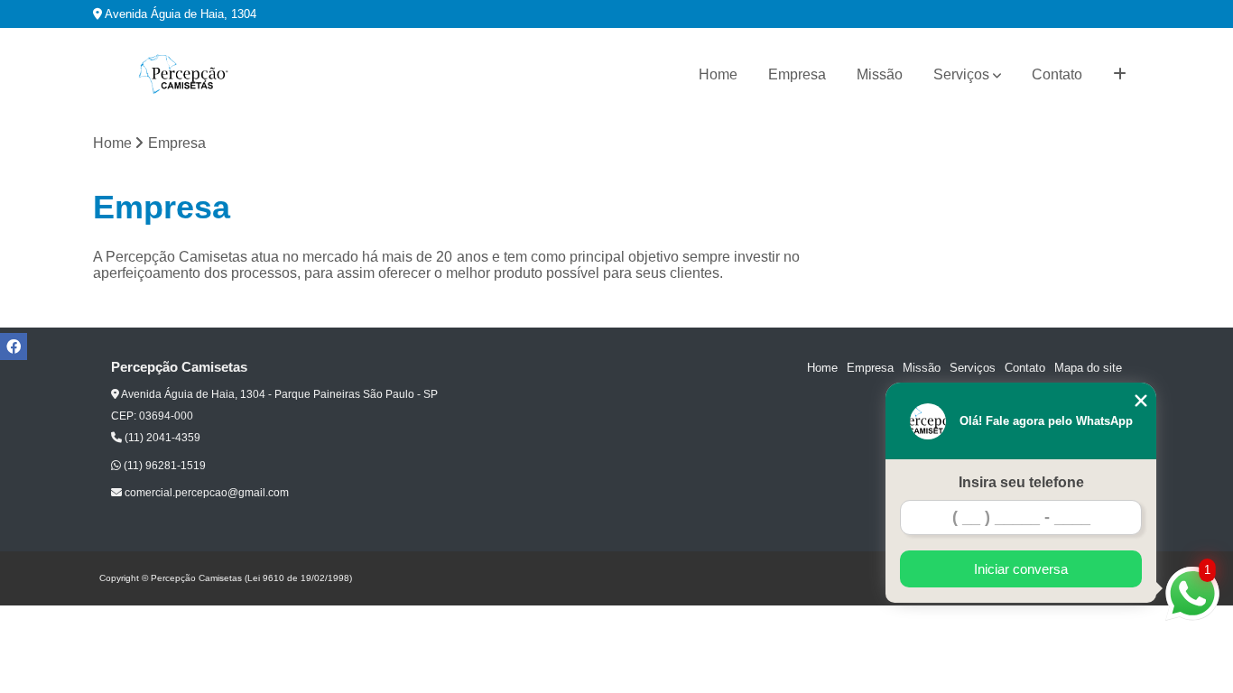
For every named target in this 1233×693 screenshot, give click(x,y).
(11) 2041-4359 (161, 437)
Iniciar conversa (1021, 569)
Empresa (797, 74)
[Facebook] (13, 346)
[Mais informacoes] (1119, 75)
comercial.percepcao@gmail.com (205, 492)
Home (718, 74)
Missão (880, 74)
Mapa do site (1088, 367)
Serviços (961, 74)
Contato (1057, 74)
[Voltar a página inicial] (183, 74)
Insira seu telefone (1021, 482)
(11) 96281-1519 (163, 465)
